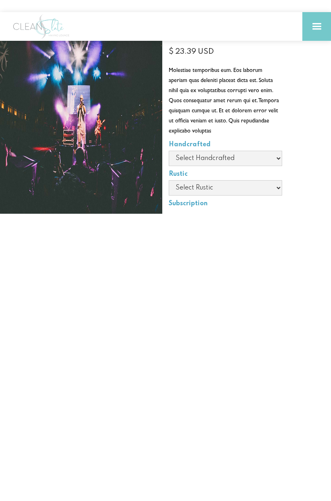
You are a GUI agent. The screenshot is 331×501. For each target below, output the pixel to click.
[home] (44, 26)
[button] (316, 26)
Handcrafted (190, 144)
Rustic (178, 174)
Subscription (188, 203)
